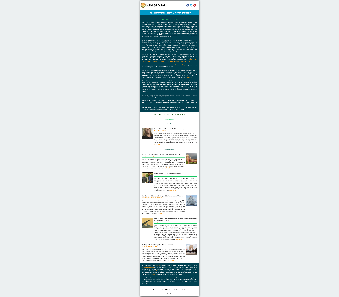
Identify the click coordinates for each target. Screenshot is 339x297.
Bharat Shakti (170, 294)
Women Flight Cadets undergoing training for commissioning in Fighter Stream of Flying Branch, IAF (169, 60)
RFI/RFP (157, 265)
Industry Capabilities (148, 267)
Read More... (189, 77)
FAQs (153, 274)
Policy (157, 271)
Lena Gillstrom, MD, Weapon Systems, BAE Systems (173, 65)
